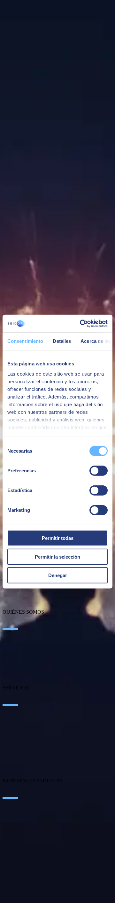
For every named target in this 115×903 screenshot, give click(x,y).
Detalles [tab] (62, 341)
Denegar (57, 575)
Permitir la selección (57, 556)
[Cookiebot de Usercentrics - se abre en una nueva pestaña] (81, 323)
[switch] (98, 471)
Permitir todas (57, 538)
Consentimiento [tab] (25, 341)
